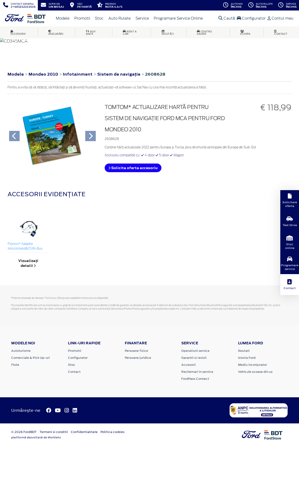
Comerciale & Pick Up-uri (30, 358)
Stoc (99, 18)
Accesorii (188, 365)
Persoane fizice (136, 351)
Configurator (253, 18)
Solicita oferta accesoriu (134, 167)
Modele (62, 18)
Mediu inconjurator (252, 365)
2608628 (155, 74)
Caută (229, 18)
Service (142, 18)
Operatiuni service (195, 351)
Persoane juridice (138, 358)
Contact (74, 372)
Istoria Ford (247, 358)
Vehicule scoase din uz (255, 372)
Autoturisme (21, 351)
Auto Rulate (119, 18)
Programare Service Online (178, 18)
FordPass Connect (195, 379)
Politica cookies (112, 432)
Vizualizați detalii (28, 263)
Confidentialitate (84, 432)
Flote (15, 365)
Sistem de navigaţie (119, 74)
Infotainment (78, 74)
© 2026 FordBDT (24, 432)
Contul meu (282, 18)
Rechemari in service (197, 372)
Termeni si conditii (53, 432)
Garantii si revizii (194, 358)
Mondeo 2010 (43, 74)
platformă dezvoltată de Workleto (36, 437)
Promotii (82, 18)
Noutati (244, 351)
